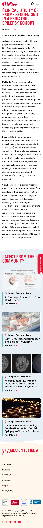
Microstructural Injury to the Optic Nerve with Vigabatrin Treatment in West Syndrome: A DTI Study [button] (22, 385)
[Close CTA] (41, 273)
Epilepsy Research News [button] (19, 293)
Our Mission (6, 464)
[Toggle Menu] (38, 4)
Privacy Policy (7, 491)
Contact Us (6, 480)
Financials (6, 469)
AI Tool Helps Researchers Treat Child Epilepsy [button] (23, 299)
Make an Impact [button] (40, 264)
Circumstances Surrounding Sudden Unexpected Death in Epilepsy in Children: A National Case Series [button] (22, 430)
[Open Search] (32, 4)
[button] (10, 5)
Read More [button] (10, 303)
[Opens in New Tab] (5, 505)
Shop (4, 485)
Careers (5, 475)
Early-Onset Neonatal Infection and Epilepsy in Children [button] (22, 340)
